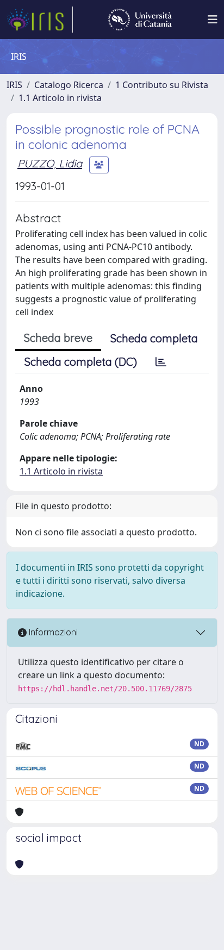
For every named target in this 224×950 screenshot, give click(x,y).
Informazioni (52, 632)
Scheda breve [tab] (58, 338)
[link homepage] (40, 20)
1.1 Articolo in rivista (60, 98)
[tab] (161, 362)
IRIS (14, 85)
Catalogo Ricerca (68, 85)
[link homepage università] (140, 20)
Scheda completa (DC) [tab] (80, 361)
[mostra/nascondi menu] (212, 19)
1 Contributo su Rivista (161, 85)
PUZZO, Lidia (49, 163)
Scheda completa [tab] (154, 338)
